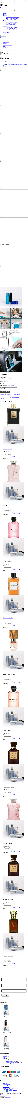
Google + (15, 394)
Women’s (5, 15)
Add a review (12, 378)
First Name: (4, 977)
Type (1, 383)
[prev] (24, 1)
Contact (5, 43)
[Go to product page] (15, 425)
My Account (6, 42)
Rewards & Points (7, 45)
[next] (26, 1)
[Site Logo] (6, 38)
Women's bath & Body (11, 1061)
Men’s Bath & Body (10, 24)
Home (4, 13)
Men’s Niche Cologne (11, 23)
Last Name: (4, 983)
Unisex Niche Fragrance (11, 28)
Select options (7, 454)
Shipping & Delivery (8, 1089)
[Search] (14, 1)
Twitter (6, 394)
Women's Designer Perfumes (12, 1062)
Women (4, 1059)
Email (18, 394)
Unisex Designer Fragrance (12, 27)
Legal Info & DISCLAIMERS (10, 1090)
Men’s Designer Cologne (11, 22)
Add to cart (3, 388)
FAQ (4, 46)
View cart (2, 1097)
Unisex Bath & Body (10, 29)
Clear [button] (12, 385)
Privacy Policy (6, 1087)
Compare (2, 398)
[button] (0, 7)
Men (4, 1057)
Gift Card (5, 1056)
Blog (7, 48)
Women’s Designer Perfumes (12, 17)
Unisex (5, 26)
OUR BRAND (6, 31)
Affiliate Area (9, 50)
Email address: (4, 988)
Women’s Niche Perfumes (12, 18)
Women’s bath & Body (11, 19)
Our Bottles (6, 32)
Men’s (4, 20)
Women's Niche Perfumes (11, 1063)
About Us (5, 47)
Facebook (2, 394)
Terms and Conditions (8, 1085)
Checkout (7, 1097)
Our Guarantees (6, 1084)
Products (5, 14)
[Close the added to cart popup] (10, 1097)
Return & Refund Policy (8, 1088)
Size (1, 385)
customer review (4, 378)
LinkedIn (10, 394)
